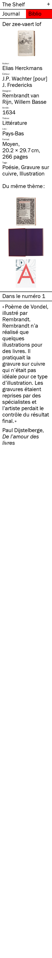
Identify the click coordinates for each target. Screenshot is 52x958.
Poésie (10, 167)
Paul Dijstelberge (22, 430)
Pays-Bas (13, 133)
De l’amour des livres (20, 439)
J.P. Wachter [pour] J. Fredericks (24, 81)
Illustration (32, 173)
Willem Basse (30, 101)
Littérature (14, 122)
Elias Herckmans (22, 67)
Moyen (10, 143)
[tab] (13, 14)
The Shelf (13, 4)
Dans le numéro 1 (23, 296)
